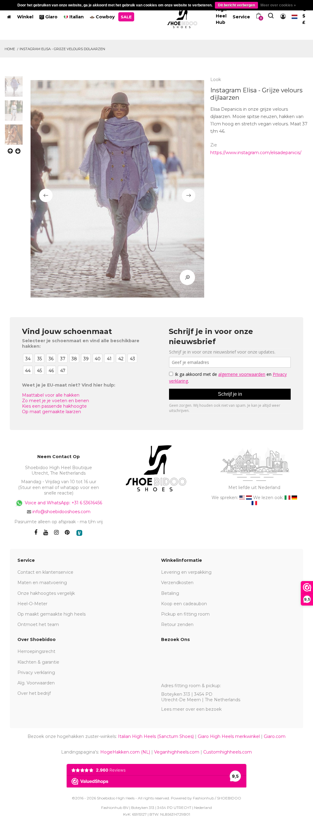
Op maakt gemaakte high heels (51, 614)
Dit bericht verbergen (236, 5)
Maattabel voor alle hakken (50, 395)
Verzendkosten (177, 582)
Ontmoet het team (38, 624)
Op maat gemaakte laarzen (51, 411)
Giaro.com (274, 736)
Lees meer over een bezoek (191, 709)
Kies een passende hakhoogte (54, 406)
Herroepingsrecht (36, 651)
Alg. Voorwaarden (36, 683)
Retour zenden (177, 624)
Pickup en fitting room (185, 614)
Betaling (170, 593)
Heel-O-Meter (32, 603)
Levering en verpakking (186, 572)
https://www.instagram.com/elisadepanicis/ (255, 152)
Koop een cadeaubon (184, 603)
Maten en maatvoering (42, 582)
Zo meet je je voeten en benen (55, 400)
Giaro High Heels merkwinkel (229, 736)
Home (10, 49)
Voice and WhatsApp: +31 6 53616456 (63, 503)
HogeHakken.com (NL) (125, 752)
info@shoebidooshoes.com (61, 511)
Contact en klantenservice (45, 572)
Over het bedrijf (34, 693)
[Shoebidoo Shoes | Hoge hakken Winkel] (182, 15)
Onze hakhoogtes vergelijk (46, 593)
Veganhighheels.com (176, 752)
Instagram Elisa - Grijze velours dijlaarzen (62, 49)
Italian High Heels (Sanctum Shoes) (156, 736)
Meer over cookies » (278, 5)
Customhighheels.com (227, 752)
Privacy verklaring (36, 672)
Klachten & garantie (38, 662)
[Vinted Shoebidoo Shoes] (79, 533)
